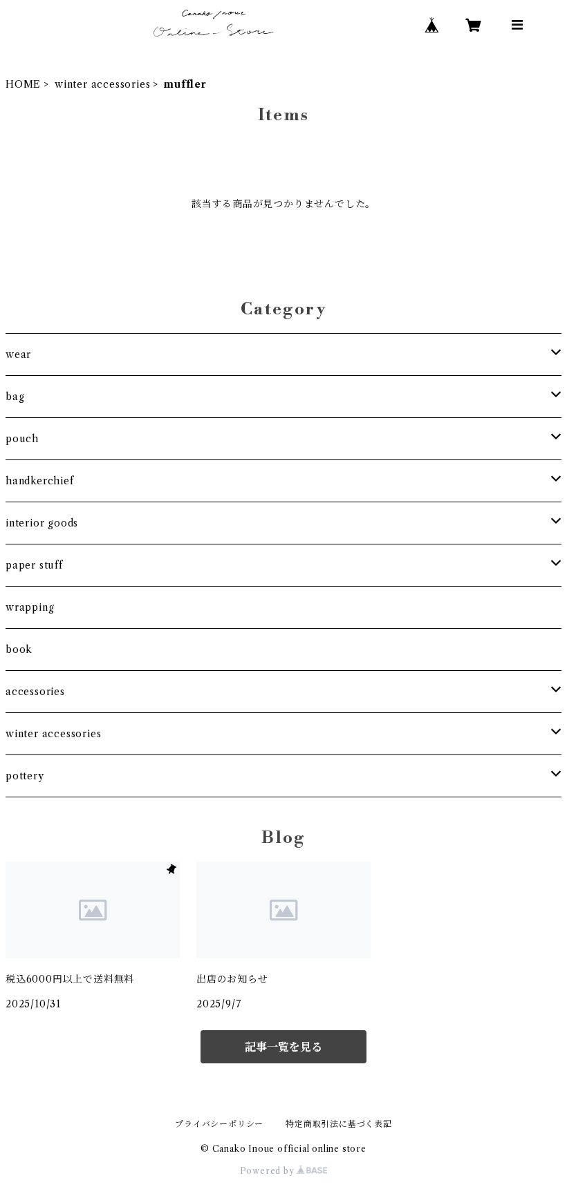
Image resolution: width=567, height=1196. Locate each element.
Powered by (268, 1171)
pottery (25, 776)
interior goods (42, 523)
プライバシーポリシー (219, 1124)
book (19, 649)
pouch (22, 439)
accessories (35, 691)
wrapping (30, 607)
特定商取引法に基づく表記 (339, 1124)
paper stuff (34, 565)
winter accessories (102, 84)
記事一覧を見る (283, 1047)
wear (18, 354)
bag (15, 396)
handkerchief (40, 481)
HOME (23, 84)
